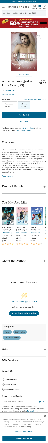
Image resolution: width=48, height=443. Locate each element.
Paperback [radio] (9, 105)
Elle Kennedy (7, 233)
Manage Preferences (24, 431)
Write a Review (8, 94)
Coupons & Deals (12, 389)
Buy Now (24, 121)
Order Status (11, 384)
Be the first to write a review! (24, 313)
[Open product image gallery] (24, 51)
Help (5, 349)
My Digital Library (24, 130)
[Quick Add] (11, 222)
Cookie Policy (25, 427)
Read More (6, 176)
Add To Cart (24, 115)
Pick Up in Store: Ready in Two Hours (24, 1)
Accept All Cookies (24, 438)
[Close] (45, 416)
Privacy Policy (32, 411)
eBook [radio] (24, 105)
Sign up (41, 402)
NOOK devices (28, 128)
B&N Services (10, 360)
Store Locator (11, 379)
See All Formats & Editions (35, 99)
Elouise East (10, 90)
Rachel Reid (35, 233)
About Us (7, 371)
